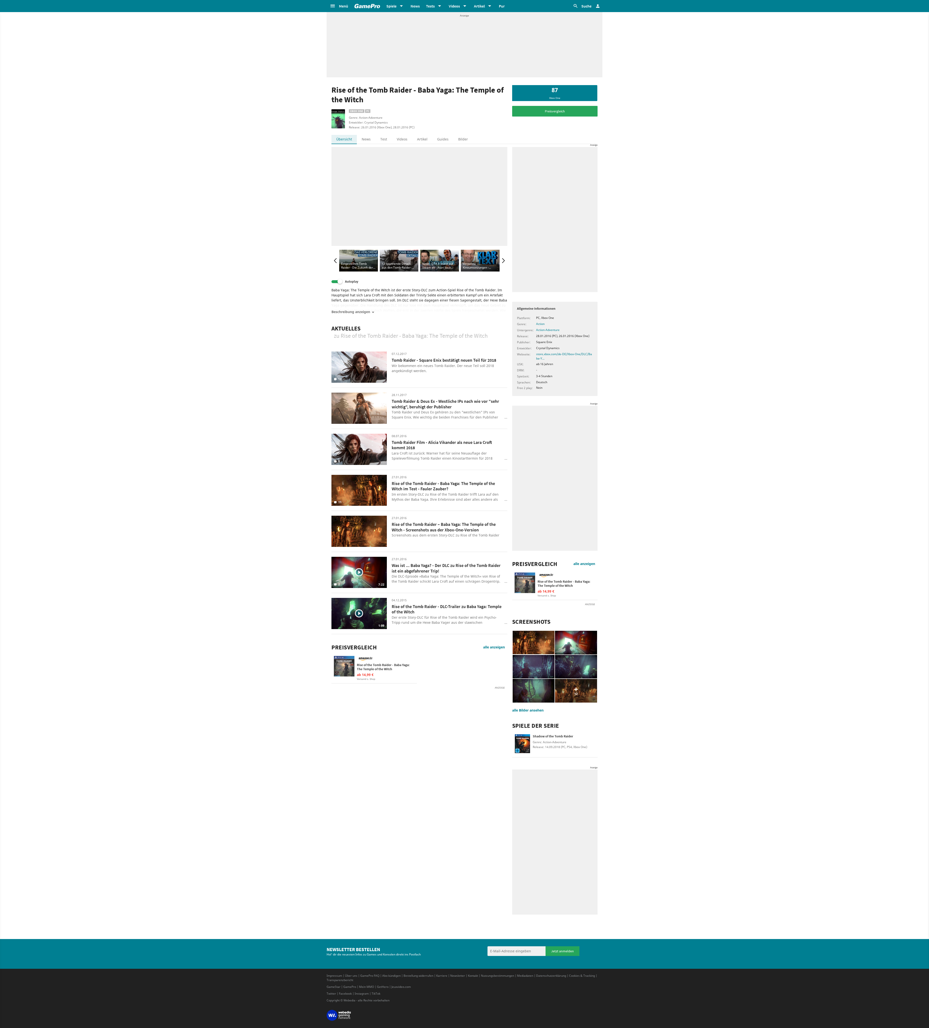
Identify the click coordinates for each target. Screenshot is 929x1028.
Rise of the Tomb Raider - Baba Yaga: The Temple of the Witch (383, 667)
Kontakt (473, 976)
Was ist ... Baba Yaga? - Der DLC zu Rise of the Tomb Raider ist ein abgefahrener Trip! (446, 568)
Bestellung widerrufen (418, 976)
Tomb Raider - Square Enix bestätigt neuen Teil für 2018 (444, 360)
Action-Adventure (548, 330)
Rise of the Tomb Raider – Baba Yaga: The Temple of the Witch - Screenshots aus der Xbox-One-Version (444, 527)
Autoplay (351, 281)
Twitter (331, 993)
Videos (402, 139)
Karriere (441, 976)
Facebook (345, 993)
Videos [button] (454, 6)
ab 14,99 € (365, 674)
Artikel (422, 139)
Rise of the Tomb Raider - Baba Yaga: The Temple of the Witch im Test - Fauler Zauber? (443, 486)
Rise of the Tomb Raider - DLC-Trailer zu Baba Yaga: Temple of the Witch (447, 609)
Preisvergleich (555, 111)
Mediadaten (525, 976)
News (415, 6)
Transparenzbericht (340, 980)
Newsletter (457, 976)
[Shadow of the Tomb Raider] (522, 744)
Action (540, 324)
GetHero (383, 987)
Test (383, 139)
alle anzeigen (494, 647)
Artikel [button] (479, 6)
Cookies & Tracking (582, 976)
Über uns (351, 976)
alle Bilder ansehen (528, 710)
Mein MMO (366, 987)
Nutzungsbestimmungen (497, 976)
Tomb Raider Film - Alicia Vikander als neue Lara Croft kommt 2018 (442, 445)
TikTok (376, 993)
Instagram (362, 993)
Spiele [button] (391, 6)
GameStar (333, 987)
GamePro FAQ (369, 976)
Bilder (463, 139)
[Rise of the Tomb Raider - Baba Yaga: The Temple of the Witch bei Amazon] (344, 666)
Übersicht (344, 139)
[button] (339, 6)
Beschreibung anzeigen (350, 312)
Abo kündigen (391, 976)
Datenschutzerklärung (551, 976)
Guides (443, 139)
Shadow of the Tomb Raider (553, 736)
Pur (502, 6)
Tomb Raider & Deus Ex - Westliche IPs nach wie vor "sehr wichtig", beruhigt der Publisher (445, 404)
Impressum (334, 976)
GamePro (349, 987)
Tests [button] (430, 6)
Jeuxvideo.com (401, 987)
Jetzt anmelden (562, 951)
